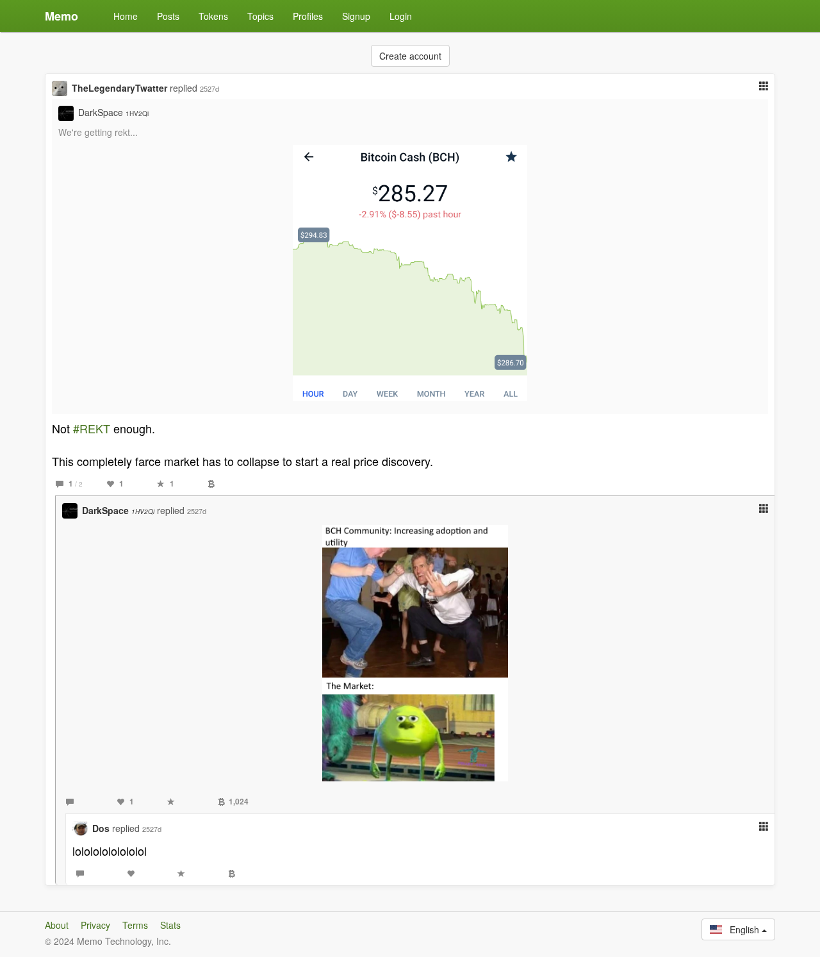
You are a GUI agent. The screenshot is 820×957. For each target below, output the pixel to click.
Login (401, 16)
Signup (356, 16)
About (57, 925)
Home (125, 16)
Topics (260, 16)
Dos (101, 828)
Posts (168, 16)
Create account (410, 55)
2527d (209, 88)
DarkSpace (113, 112)
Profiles (308, 16)
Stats (170, 925)
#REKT (91, 428)
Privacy (95, 925)
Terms (135, 925)
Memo (61, 16)
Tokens (213, 16)
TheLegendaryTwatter (119, 87)
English (742, 929)
